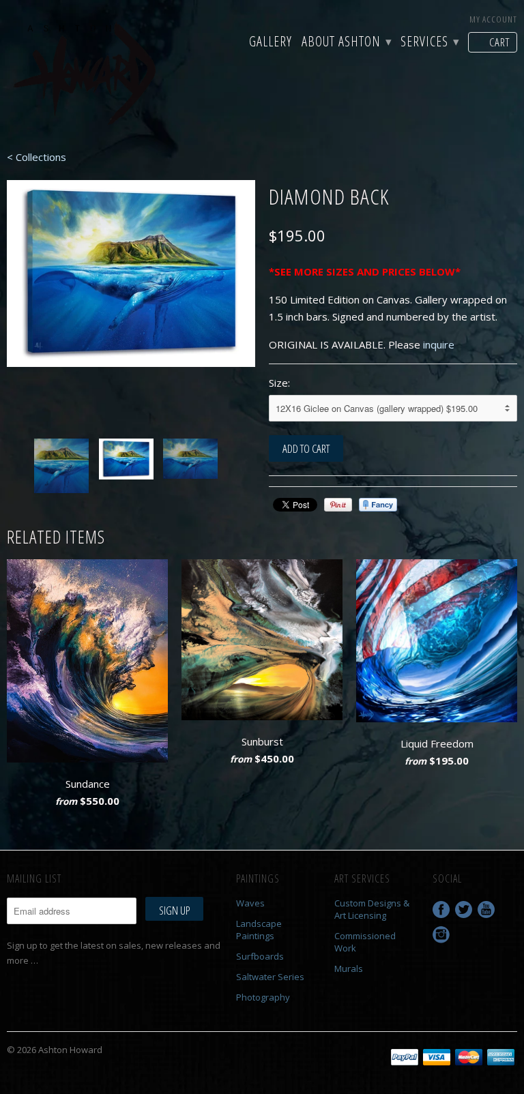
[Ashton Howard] (87, 74)
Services (429, 42)
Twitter (463, 909)
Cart (499, 42)
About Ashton (346, 42)
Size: (279, 382)
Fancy (378, 505)
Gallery (270, 42)
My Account (493, 19)
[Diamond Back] (131, 274)
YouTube (486, 909)
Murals (348, 968)
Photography (263, 997)
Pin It (338, 505)
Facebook (441, 909)
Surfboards (260, 956)
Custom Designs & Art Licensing (371, 909)
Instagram (441, 934)
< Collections (36, 157)
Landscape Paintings (259, 929)
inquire (438, 344)
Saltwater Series (270, 977)
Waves (250, 903)
